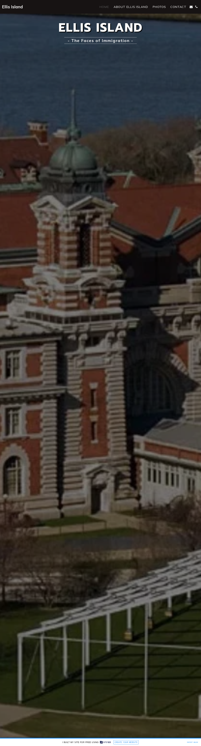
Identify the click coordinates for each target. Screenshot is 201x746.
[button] (191, 6)
